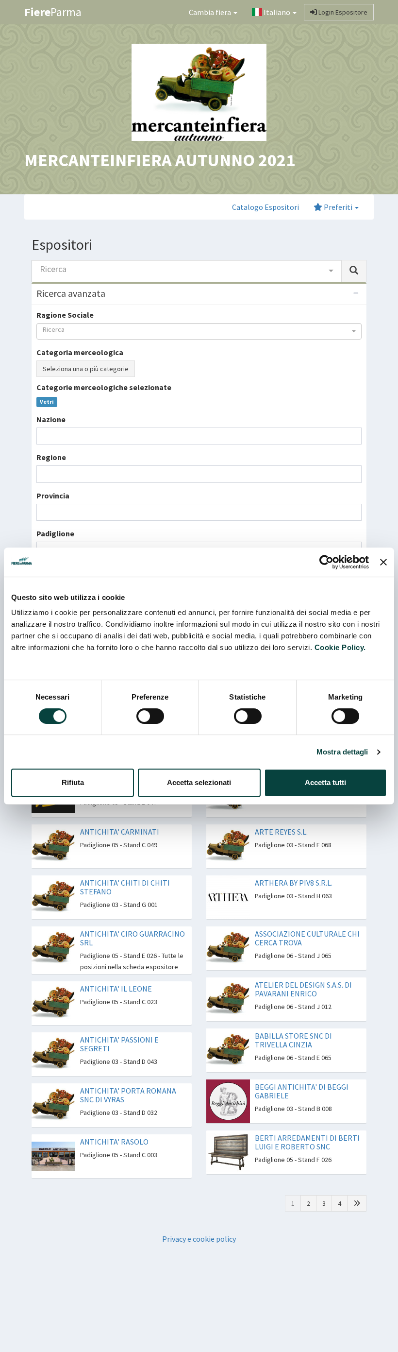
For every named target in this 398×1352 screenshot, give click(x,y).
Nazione (51, 419)
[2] (356, 1203)
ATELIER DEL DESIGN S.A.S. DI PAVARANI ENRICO (303, 989)
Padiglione (55, 533)
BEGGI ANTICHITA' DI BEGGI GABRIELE (301, 1091)
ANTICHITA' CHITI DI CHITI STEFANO (125, 887)
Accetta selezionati (199, 782)
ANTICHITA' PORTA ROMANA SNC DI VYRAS (128, 1095)
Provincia (52, 495)
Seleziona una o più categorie (86, 368)
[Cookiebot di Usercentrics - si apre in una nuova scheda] (326, 562)
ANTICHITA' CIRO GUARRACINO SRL (132, 938)
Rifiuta (73, 782)
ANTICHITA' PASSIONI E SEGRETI (119, 1044)
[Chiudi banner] (383, 562)
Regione (51, 457)
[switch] (150, 716)
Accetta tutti (325, 782)
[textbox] (42, 436)
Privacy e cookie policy (199, 1239)
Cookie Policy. (340, 647)
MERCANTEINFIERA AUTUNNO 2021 (159, 160)
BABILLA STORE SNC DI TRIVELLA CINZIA (293, 1040)
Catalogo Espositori (265, 207)
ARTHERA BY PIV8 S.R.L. (293, 883)
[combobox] (187, 271)
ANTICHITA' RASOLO (114, 1142)
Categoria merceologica (79, 352)
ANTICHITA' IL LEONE (116, 988)
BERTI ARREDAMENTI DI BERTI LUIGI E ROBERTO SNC (307, 1142)
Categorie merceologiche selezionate (103, 387)
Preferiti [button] (338, 207)
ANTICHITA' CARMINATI (119, 832)
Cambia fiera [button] (210, 12)
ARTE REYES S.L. (281, 832)
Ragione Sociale (65, 315)
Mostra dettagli (342, 752)
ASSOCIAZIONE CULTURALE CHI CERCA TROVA (307, 938)
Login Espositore (342, 12)
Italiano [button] (277, 12)
